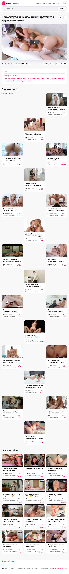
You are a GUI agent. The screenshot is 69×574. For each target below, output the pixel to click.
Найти (62, 8)
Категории (51, 3)
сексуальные (21, 78)
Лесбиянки (15, 75)
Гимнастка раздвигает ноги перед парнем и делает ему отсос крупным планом (11, 311)
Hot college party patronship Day (53, 159)
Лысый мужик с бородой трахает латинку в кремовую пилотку (11, 361)
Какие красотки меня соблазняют (32, 545)
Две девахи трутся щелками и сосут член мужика (55, 361)
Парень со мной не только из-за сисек (34, 520)
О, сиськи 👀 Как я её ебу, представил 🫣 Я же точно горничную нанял (12, 495)
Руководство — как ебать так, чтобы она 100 (56, 520)
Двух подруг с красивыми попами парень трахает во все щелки (34, 386)
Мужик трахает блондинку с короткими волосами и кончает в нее (34, 437)
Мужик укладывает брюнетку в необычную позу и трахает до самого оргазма (56, 210)
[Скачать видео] (60, 17)
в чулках (55, 78)
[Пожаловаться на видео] (65, 17)
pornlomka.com (8, 568)
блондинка (7, 81)
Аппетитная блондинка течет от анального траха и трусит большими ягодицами (11, 412)
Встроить (49, 63)
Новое (45, 3)
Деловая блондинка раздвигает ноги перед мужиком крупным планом (33, 134)
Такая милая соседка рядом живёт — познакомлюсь (55, 495)
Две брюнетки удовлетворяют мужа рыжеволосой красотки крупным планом (56, 260)
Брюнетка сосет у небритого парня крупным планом (34, 184)
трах (14, 78)
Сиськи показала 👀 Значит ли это (10, 545)
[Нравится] (57, 63)
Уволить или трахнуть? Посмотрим (55, 469)
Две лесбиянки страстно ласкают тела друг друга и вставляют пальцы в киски (34, 235)
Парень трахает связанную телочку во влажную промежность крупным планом (33, 336)
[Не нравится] (65, 63)
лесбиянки (32, 78)
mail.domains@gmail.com (59, 568)
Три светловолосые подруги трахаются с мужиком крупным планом (10, 210)
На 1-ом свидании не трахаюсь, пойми (10, 469)
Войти (58, 3)
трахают (10, 78)
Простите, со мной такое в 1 (34, 469)
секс (27, 78)
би (12, 81)
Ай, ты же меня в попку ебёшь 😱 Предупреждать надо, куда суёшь (34, 495)
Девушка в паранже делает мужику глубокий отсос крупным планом (56, 108)
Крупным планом (26, 81)
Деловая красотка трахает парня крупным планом (56, 311)
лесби (38, 78)
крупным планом (46, 78)
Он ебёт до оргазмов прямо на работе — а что (11, 520)
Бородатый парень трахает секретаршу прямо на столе (32, 285)
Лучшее (38, 3)
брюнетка (61, 78)
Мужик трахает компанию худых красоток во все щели (57, 412)
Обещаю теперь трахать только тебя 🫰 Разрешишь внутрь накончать (56, 546)
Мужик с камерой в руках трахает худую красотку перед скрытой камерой (12, 159)
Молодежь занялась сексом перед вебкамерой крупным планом (12, 260)
